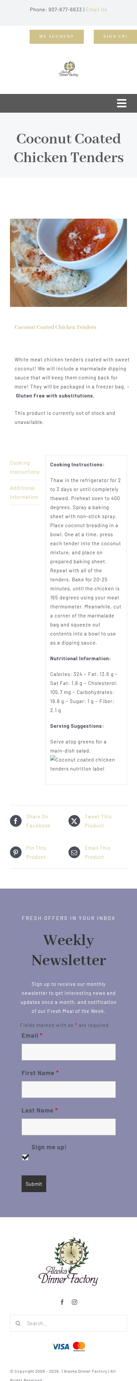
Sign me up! (49, 1147)
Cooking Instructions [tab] (25, 467)
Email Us (96, 9)
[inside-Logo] (68, 1240)
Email (32, 1035)
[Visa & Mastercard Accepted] (68, 1341)
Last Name (40, 1110)
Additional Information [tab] (24, 492)
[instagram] (74, 1302)
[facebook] (62, 1302)
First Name (40, 1072)
